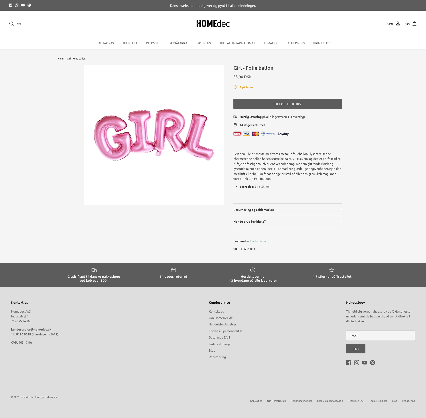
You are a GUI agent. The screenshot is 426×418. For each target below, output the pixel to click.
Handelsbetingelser (222, 324)
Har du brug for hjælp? (249, 221)
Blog (212, 350)
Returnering (217, 357)
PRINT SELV (321, 43)
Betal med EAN (219, 337)
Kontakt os (216, 311)
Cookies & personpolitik (225, 331)
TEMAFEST (271, 43)
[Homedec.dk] (213, 23)
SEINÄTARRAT (179, 43)
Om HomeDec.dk (221, 318)
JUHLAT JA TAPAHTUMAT (237, 43)
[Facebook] (10, 5)
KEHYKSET (153, 43)
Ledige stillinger (220, 344)
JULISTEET (129, 43)
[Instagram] (16, 5)
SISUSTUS (204, 43)
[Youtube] (23, 5)
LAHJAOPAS (105, 43)
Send (356, 349)
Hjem (60, 58)
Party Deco (258, 241)
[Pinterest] (29, 5)
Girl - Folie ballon (76, 58)
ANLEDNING (296, 43)
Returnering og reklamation (253, 210)
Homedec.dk (26, 397)
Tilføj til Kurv (288, 104)
